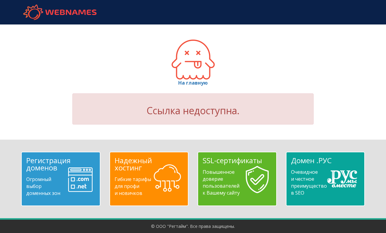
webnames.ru (59, 12)
